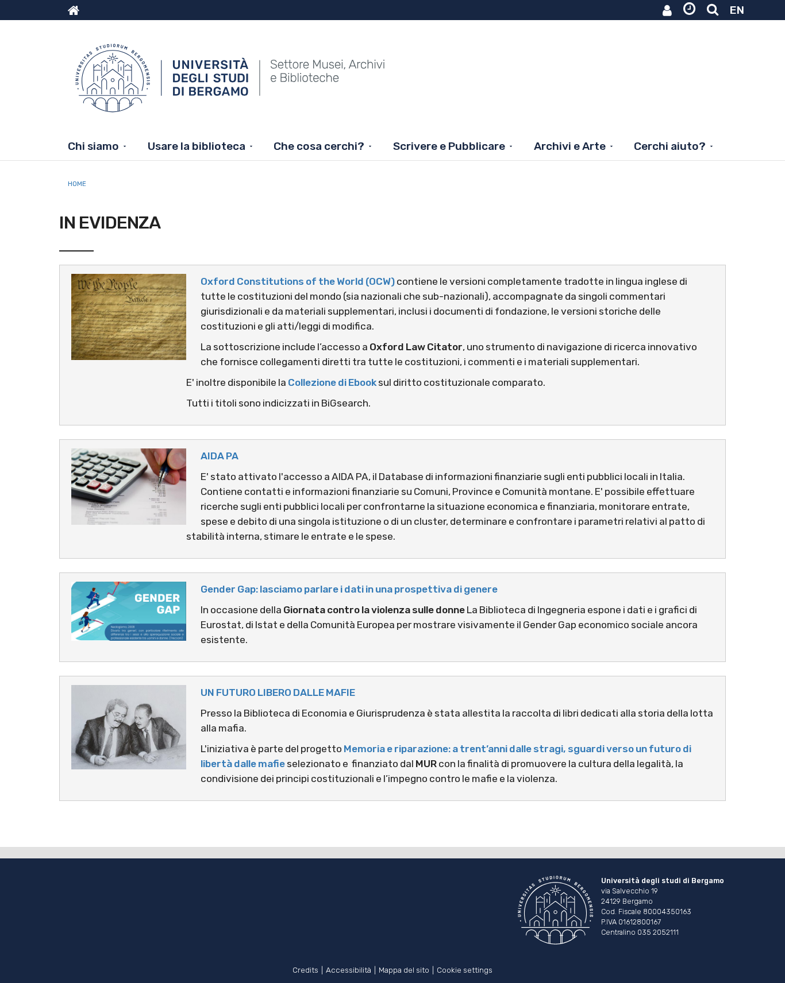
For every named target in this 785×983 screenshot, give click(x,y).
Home (77, 184)
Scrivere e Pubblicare (449, 146)
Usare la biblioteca (196, 146)
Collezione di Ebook (332, 382)
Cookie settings (464, 969)
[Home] (231, 83)
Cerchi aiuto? (670, 146)
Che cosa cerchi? (319, 146)
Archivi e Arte (570, 146)
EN (737, 10)
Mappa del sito (404, 969)
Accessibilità (348, 969)
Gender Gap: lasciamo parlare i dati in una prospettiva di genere (349, 589)
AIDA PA (219, 456)
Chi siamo (93, 146)
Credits (305, 969)
